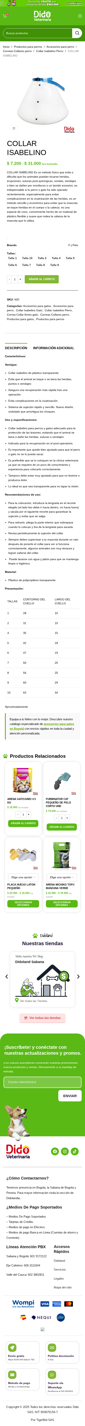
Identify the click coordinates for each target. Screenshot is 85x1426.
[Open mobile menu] (80, 16)
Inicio (6, 46)
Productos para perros (28, 46)
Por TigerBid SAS (42, 1419)
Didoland (59, 1260)
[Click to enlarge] (14, 128)
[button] (23, 823)
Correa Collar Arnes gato (22, 314)
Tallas (11, 253)
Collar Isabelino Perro (50, 51)
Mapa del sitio (63, 1287)
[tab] (16, 347)
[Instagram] (65, 1151)
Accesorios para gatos (37, 306)
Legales (59, 1278)
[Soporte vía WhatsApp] (52, 1375)
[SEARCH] (77, 33)
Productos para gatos (20, 319)
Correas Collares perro (17, 51)
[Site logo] (42, 15)
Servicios (60, 1269)
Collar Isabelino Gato (29, 310)
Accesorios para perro (60, 46)
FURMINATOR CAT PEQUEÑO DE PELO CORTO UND (58, 803)
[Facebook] (55, 1151)
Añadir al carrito (42, 279)
